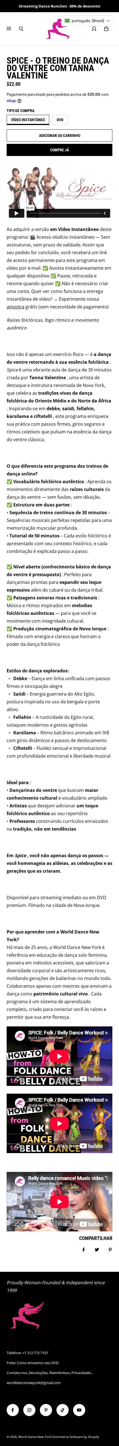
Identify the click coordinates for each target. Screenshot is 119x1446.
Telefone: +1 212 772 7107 (27, 1352)
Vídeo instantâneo (28, 120)
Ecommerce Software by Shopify (75, 1437)
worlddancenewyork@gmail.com (34, 1382)
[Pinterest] (46, 1410)
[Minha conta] (94, 29)
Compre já (59, 150)
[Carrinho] (106, 29)
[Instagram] (29, 1410)
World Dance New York (34, 1437)
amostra (15, 307)
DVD (60, 120)
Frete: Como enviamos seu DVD (32, 1362)
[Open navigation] (13, 29)
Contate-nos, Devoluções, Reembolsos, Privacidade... (50, 1372)
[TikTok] (62, 1410)
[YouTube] (79, 1410)
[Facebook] (13, 1410)
